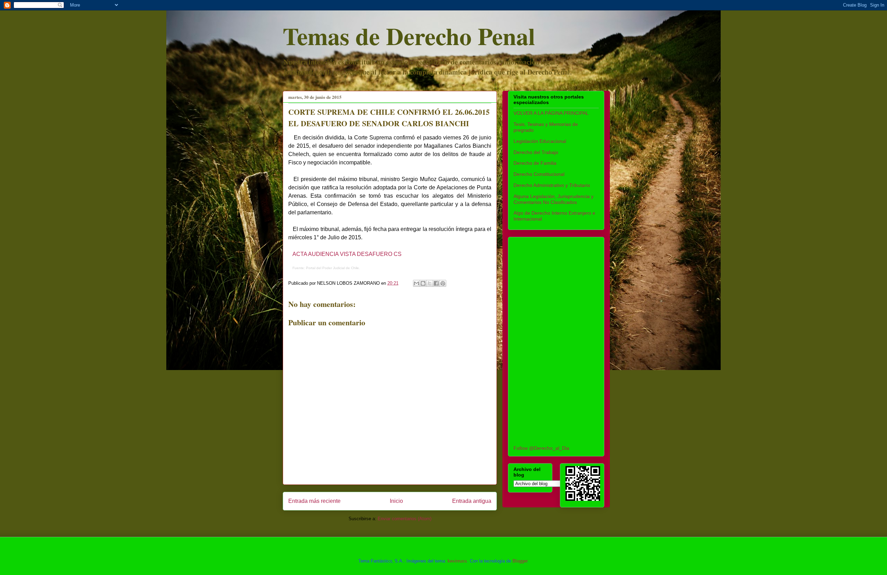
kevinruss (457, 561)
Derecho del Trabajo (535, 152)
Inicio (396, 501)
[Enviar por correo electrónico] (416, 283)
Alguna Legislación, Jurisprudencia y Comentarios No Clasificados (553, 199)
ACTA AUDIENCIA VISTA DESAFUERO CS (347, 254)
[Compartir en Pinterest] (442, 283)
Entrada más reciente (314, 501)
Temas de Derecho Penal (409, 35)
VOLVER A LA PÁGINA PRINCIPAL (551, 113)
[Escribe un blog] (423, 283)
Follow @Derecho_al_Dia (541, 448)
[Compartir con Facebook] (436, 283)
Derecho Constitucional (538, 174)
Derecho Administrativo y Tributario (551, 185)
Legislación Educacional (539, 141)
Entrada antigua (471, 501)
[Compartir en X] (429, 283)
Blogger (519, 561)
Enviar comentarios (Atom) (404, 518)
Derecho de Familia (534, 163)
